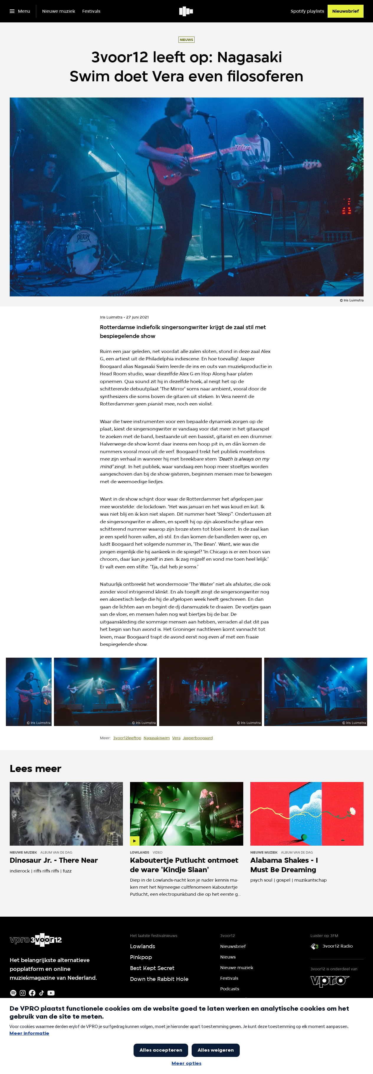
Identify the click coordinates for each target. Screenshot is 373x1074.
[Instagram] (22, 993)
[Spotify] (13, 993)
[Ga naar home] (186, 11)
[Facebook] (32, 993)
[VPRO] (329, 982)
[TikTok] (41, 993)
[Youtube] (51, 993)
